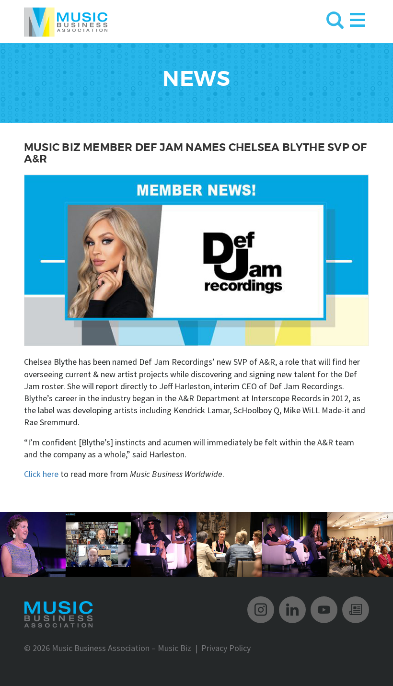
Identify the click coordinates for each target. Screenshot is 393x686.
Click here (41, 473)
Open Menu (357, 18)
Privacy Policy (226, 647)
